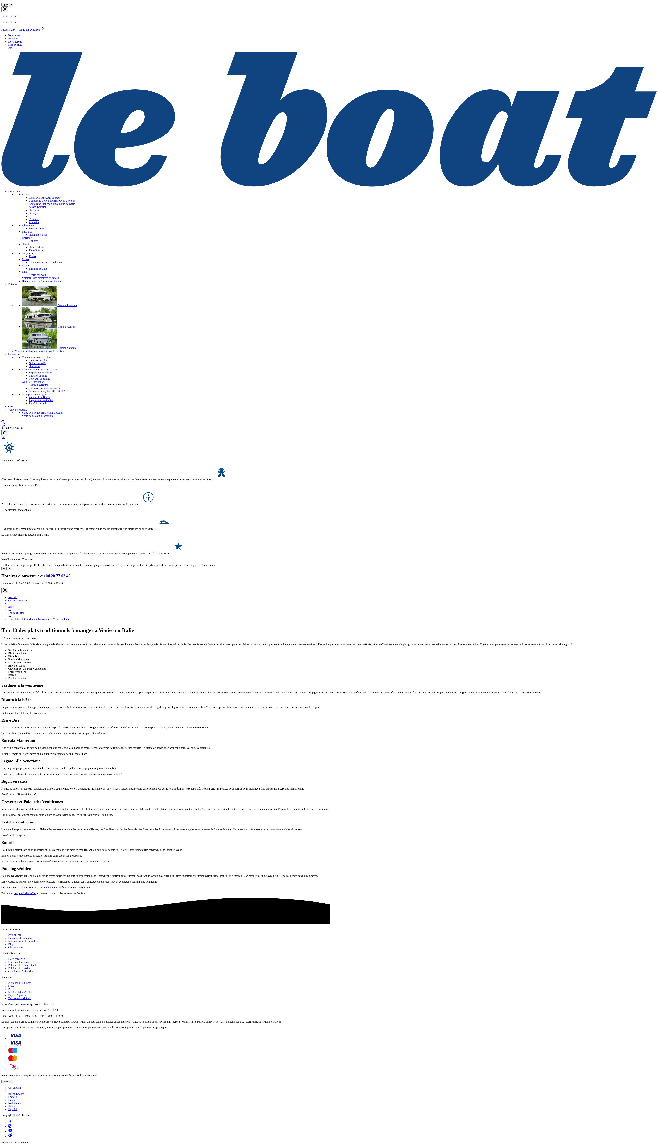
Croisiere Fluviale (17, 600)
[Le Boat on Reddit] (10, 1136)
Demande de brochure (20, 937)
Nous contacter (16, 958)
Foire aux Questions (19, 961)
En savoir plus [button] (9, 929)
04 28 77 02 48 (58, 576)
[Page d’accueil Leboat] (329, 185)
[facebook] (10, 1122)
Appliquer (7, 4)
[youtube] (10, 1131)
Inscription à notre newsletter (23, 941)
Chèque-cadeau (16, 947)
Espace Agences (17, 995)
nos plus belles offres (25, 893)
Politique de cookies (19, 968)
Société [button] (5, 977)
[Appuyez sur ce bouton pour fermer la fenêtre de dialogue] (4, 590)
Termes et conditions (19, 998)
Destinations (15, 191)
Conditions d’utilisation (20, 971)
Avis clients (14, 934)
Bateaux (12, 284)
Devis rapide (15, 41)
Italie (11, 606)
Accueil (12, 597)
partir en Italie (45, 887)
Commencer (14, 354)
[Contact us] (3, 438)
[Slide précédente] (4, 568)
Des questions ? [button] (10, 953)
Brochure (13, 38)
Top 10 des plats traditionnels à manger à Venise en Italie (38, 619)
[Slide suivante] (9, 568)
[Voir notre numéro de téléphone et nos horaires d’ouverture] (4, 432)
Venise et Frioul (16, 612)
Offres (11, 406)
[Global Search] (3, 423)
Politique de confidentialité (22, 965)
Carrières (13, 985)
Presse (11, 989)
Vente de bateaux (17, 409)
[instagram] (9, 1126)
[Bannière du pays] (4, 9)
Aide (11, 47)
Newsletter (14, 35)
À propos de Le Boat (19, 982)
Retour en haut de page (14, 1142)
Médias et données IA (20, 992)
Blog (11, 944)
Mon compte (15, 44)
